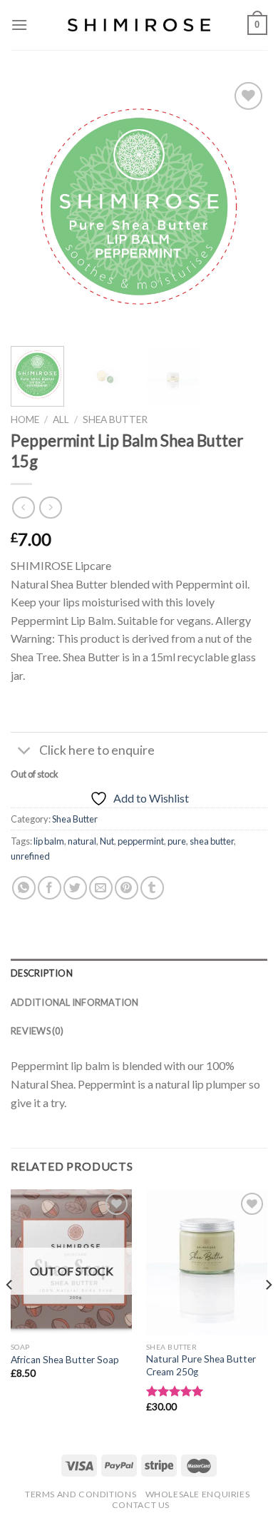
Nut (107, 841)
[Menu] (19, 24)
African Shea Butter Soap (65, 1359)
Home (25, 419)
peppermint (141, 841)
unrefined (30, 856)
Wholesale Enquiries (197, 1494)
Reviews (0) (37, 1031)
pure (177, 841)
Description (42, 973)
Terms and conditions (80, 1494)
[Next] (244, 207)
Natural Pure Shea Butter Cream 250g (201, 1365)
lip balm (49, 841)
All (61, 419)
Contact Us (141, 1504)
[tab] (139, 973)
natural (82, 841)
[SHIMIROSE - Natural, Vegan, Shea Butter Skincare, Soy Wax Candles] (139, 25)
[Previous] (33, 207)
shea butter (212, 841)
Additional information (75, 1002)
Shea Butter (115, 419)
